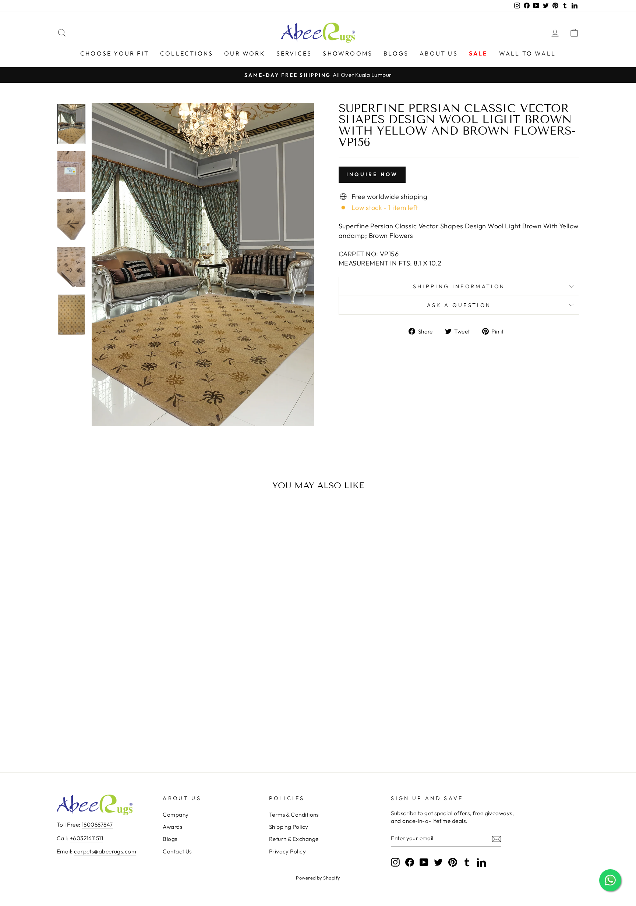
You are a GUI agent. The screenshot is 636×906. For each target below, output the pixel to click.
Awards (172, 826)
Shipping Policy (288, 826)
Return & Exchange (294, 838)
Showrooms (347, 53)
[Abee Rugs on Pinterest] (452, 861)
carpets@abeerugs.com (105, 851)
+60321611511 (86, 838)
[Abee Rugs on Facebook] (409, 861)
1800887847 (97, 824)
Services (294, 53)
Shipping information (459, 286)
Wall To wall (527, 53)
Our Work (244, 53)
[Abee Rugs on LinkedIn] (481, 861)
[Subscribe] (496, 838)
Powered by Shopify (318, 878)
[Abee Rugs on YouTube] (424, 861)
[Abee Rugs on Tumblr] (467, 861)
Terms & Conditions (294, 814)
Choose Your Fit (114, 53)
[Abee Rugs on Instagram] (395, 861)
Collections (186, 53)
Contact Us (177, 851)
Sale (478, 53)
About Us (439, 53)
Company (175, 814)
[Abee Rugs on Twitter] (438, 861)
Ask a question (459, 305)
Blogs (396, 53)
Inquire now (372, 174)
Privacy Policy (287, 851)
